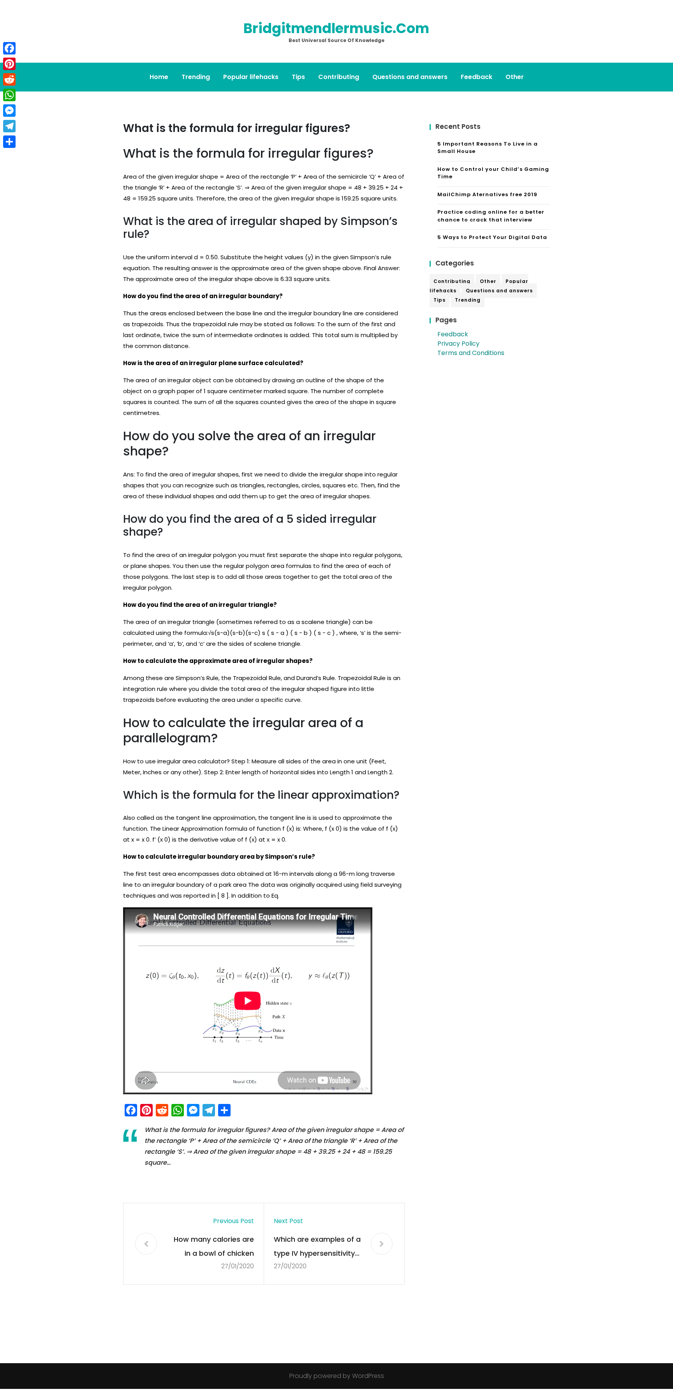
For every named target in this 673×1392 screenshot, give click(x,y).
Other (515, 76)
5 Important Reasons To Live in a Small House (487, 147)
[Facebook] (9, 48)
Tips (298, 76)
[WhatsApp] (9, 95)
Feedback (476, 76)
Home (159, 76)
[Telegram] (9, 126)
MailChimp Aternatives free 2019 (487, 194)
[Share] (9, 141)
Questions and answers (409, 76)
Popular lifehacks (250, 76)
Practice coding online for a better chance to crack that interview (490, 215)
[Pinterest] (9, 64)
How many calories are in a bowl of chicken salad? (214, 1247)
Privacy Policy (458, 343)
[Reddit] (9, 79)
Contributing (338, 76)
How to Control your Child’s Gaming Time (493, 173)
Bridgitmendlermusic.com (336, 28)
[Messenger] (9, 110)
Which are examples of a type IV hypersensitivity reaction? (317, 1247)
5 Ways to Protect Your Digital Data (492, 237)
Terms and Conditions (470, 352)
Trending (195, 76)
